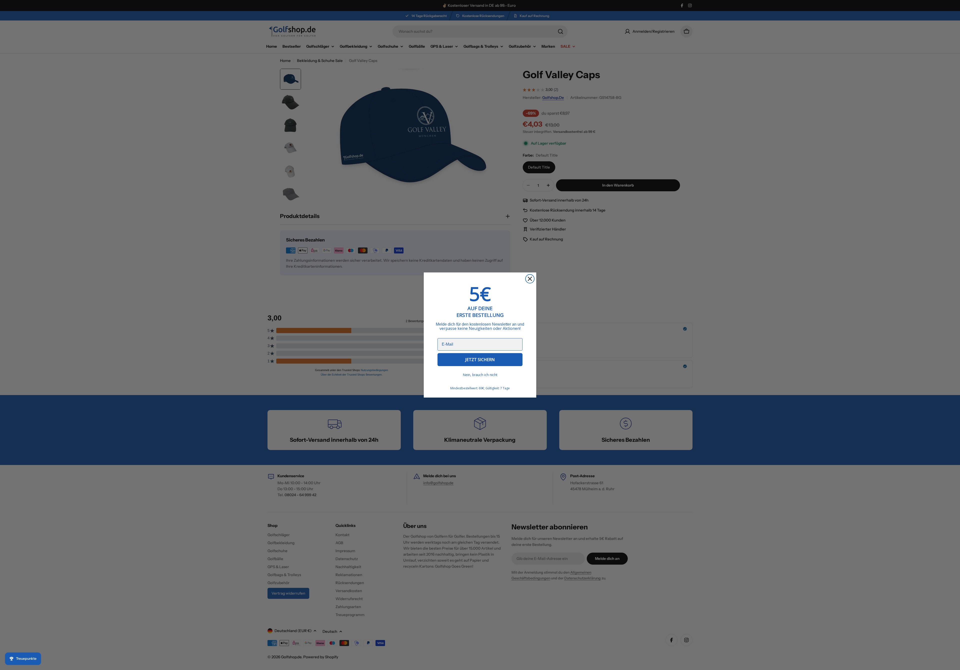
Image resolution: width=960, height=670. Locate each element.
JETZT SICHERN (480, 359)
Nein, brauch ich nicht (480, 374)
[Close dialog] (530, 278)
